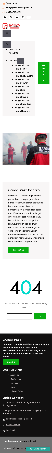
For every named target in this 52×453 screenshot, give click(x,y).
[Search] (40, 316)
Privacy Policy (16, 391)
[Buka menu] (7, 33)
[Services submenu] (20, 61)
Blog (12, 387)
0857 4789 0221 (13, 12)
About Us (14, 375)
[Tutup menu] (7, 44)
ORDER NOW (43, 73)
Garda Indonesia (29, 441)
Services (14, 383)
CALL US (11, 362)
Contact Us (18, 250)
